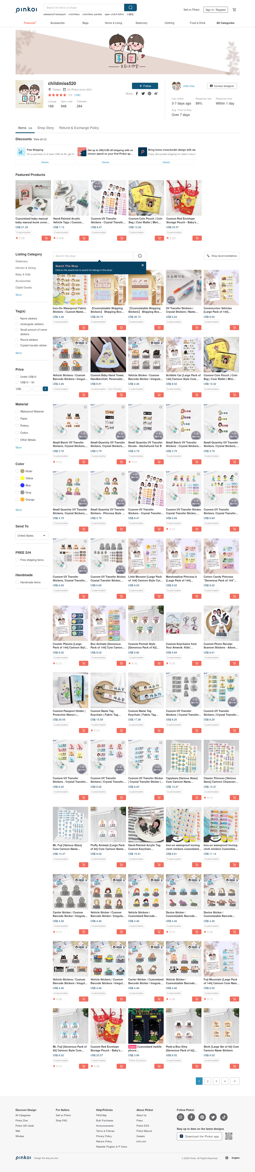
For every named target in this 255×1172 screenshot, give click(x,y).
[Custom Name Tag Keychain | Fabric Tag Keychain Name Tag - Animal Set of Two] (108, 690)
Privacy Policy (104, 1136)
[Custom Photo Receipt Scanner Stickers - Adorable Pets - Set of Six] (221, 623)
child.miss (189, 86)
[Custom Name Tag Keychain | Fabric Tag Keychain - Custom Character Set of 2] (146, 690)
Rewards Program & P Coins (111, 1146)
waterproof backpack (54, 14)
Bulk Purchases (104, 1120)
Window (19, 1136)
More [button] (19, 295)
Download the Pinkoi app (201, 1136)
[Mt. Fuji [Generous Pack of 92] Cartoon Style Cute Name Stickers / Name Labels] (70, 1026)
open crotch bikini (114, 14)
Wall (17, 1131)
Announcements (105, 1125)
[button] (145, 86)
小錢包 (130, 14)
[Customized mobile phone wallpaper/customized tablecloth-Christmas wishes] (146, 1026)
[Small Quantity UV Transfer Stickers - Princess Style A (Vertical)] (108, 489)
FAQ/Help (101, 1115)
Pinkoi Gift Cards (24, 1125)
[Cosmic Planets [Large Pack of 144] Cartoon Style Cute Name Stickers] (70, 623)
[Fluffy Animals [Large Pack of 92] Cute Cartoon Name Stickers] (108, 824)
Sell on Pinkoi (191, 9)
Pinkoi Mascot (144, 1131)
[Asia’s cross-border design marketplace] (26, 10)
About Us (141, 1115)
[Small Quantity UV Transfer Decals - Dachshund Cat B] (146, 422)
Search (130, 7)
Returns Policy (104, 1141)
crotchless (74, 14)
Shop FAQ (61, 1120)
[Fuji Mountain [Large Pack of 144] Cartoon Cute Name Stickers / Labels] (221, 959)
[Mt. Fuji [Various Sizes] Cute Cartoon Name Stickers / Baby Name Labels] (70, 824)
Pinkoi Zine (21, 1120)
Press (139, 1120)
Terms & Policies (105, 1131)
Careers (140, 1136)
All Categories (23, 1115)
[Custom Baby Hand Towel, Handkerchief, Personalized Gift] (108, 354)
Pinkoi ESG (142, 1125)
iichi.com (141, 1141)
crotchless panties (92, 14)
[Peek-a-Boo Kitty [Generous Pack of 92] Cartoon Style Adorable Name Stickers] (183, 1026)
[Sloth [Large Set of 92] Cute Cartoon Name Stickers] (221, 1026)
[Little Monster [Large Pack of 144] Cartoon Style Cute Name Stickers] (146, 556)
